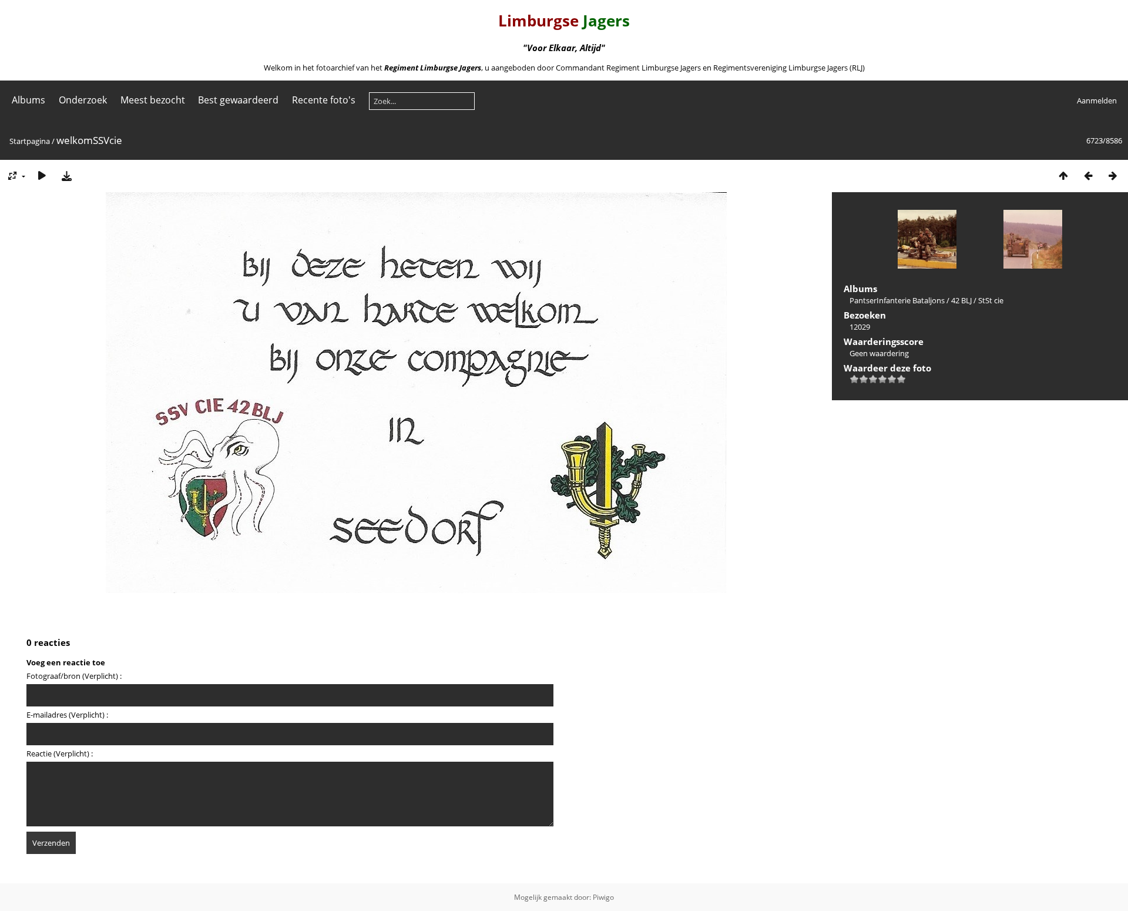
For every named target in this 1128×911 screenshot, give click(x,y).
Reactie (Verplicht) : (59, 753)
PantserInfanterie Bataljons (897, 300)
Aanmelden (1097, 100)
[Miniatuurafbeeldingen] (1063, 175)
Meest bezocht (152, 99)
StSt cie (990, 300)
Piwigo (603, 897)
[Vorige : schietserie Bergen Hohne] (1088, 175)
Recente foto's (323, 99)
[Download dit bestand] (66, 175)
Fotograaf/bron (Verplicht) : (74, 676)
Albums (28, 99)
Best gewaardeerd (238, 99)
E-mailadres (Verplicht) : (67, 714)
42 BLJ (961, 300)
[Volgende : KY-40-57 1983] (1112, 175)
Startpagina (29, 141)
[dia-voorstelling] (41, 175)
